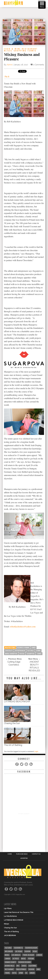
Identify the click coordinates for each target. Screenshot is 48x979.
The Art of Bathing (13, 745)
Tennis (31, 50)
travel (7, 973)
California (32, 966)
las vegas (18, 951)
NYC (18, 966)
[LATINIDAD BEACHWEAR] (17, 699)
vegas (35, 951)
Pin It (7, 76)
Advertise (24, 858)
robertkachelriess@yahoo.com (22, 626)
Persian (31, 958)
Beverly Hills (9, 966)
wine (38, 969)
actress (16, 958)
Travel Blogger (28, 955)
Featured (30, 650)
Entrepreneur (20, 650)
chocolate (9, 650)
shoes (24, 966)
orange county (10, 962)
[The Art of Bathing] (17, 743)
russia (21, 653)
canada (7, 958)
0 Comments (38, 65)
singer (32, 973)
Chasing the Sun (12, 723)
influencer (9, 951)
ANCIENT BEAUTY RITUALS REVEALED (34, 666)
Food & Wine (12, 48)
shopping (20, 50)
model (7, 955)
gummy (38, 650)
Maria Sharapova (11, 653)
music (23, 958)
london (39, 955)
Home (10, 854)
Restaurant (30, 48)
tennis (39, 653)
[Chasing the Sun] (17, 721)
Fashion (27, 951)
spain (21, 973)
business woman (23, 647)
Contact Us (36, 854)
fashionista (18, 948)
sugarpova (31, 653)
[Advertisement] (25, 13)
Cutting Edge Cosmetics (13, 663)
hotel (14, 973)
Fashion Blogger (31, 948)
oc (26, 973)
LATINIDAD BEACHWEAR (17, 701)
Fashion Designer (24, 962)
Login (36, 751)
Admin (9, 65)
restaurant (9, 969)
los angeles (16, 955)
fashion (31, 969)
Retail (8, 50)
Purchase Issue (21, 854)
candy (33, 647)
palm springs (21, 969)
